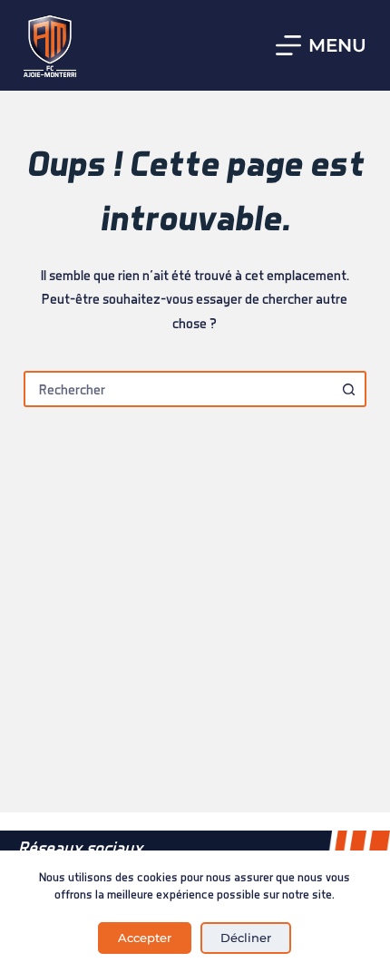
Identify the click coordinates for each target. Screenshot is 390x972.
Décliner (245, 937)
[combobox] (178, 389)
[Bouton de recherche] (348, 389)
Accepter (144, 937)
